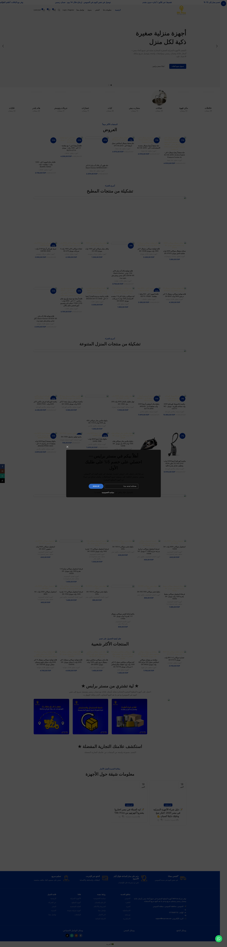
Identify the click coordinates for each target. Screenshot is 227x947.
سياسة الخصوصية (108, 492)
